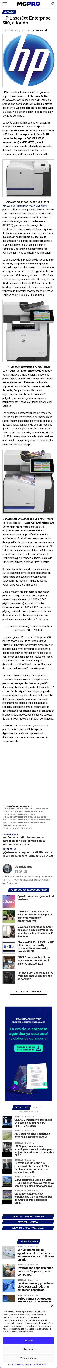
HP (41, 812)
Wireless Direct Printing (18, 828)
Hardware (32, 812)
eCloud (30, 809)
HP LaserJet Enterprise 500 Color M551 (24, 205)
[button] (52, 1305)
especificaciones (13, 812)
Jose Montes (37, 31)
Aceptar (29, 1340)
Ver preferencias (28, 1358)
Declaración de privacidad (36, 1364)
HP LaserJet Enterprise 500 (19, 814)
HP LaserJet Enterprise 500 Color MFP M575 (28, 820)
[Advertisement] (28, 774)
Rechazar (28, 1349)
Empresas (42, 809)
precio (23, 826)
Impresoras (10, 826)
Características (13, 809)
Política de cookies (16, 1364)
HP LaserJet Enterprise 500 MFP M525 (24, 823)
